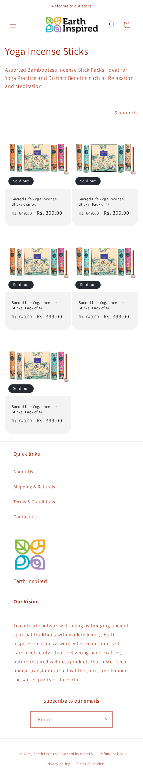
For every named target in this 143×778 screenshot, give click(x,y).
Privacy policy (57, 763)
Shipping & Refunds (34, 487)
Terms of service (90, 763)
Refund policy (111, 753)
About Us (23, 472)
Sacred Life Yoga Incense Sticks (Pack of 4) (101, 201)
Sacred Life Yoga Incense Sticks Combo (34, 201)
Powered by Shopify (76, 753)
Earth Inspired (46, 753)
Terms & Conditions (34, 502)
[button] (13, 24)
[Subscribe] (104, 719)
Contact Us (25, 517)
